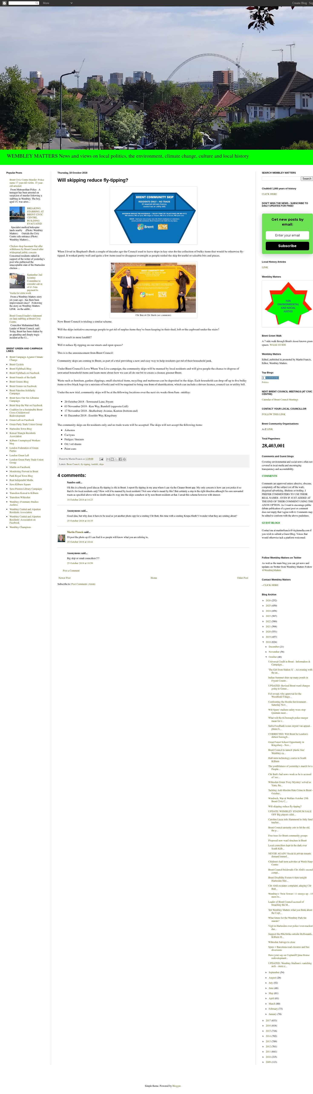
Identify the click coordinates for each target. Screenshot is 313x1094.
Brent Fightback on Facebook (24, 372)
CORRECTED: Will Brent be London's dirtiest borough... (288, 735)
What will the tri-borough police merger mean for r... (288, 719)
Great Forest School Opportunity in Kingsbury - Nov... (286, 743)
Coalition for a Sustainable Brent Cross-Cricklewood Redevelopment (26, 412)
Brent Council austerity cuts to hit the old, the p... (289, 829)
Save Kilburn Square (20, 484)
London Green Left (19, 455)
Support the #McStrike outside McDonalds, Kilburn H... (290, 935)
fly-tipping (85, 464)
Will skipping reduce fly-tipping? (285, 806)
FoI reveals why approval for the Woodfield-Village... (284, 695)
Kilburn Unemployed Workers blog (25, 442)
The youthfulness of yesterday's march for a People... (290, 767)
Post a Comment (71, 570)
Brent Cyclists (17, 364)
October (273, 656)
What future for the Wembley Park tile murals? (287, 919)
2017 (268, 1020)
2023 (268, 616)
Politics (265, 382)
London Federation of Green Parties (24, 449)
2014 (268, 1036)
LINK (265, 267)
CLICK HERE (269, 194)
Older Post (242, 577)
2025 (268, 605)
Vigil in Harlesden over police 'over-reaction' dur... (290, 927)
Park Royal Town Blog (21, 475)
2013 (268, 1041)
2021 (268, 626)
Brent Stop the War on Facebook (26, 405)
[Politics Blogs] (270, 378)
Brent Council (73, 464)
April (272, 998)
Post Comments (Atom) (83, 584)
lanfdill (94, 464)
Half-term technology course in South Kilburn (287, 759)
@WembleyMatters (271, 570)
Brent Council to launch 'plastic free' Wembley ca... (286, 751)
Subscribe (287, 246)
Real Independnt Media (21, 480)
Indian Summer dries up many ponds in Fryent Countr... (288, 679)
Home (154, 577)
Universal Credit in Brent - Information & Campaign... (289, 663)
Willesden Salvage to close (281, 942)
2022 (268, 621)
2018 (268, 641)
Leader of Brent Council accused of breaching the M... (286, 903)
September (274, 972)
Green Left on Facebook (22, 420)
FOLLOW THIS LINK (274, 414)
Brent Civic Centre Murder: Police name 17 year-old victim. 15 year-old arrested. (27, 182)
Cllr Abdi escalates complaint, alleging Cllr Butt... (289, 887)
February (274, 1008)
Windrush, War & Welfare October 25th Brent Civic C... (288, 799)
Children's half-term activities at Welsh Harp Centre (290, 863)
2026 (268, 600)
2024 (268, 610)
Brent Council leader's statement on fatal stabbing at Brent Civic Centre (26, 318)
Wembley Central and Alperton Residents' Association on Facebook (25, 519)
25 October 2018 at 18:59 (80, 563)
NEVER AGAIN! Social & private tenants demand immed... (289, 855)
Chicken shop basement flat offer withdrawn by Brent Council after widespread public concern (26, 249)
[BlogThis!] (112, 459)
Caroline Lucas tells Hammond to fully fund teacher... (290, 821)
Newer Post (64, 577)
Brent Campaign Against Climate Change (26, 358)
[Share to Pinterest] (124, 459)
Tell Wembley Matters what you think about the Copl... (290, 911)
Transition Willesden (20, 497)
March (272, 1003)
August (273, 977)
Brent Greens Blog (19, 381)
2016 (268, 1025)
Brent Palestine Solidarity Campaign (22, 392)
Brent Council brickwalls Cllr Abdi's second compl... (290, 871)
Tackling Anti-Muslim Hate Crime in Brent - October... (290, 791)
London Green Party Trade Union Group (26, 461)
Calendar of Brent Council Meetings (280, 399)
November (274, 651)
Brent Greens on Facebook (23, 386)
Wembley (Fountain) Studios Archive (24, 503)
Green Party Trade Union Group (26, 424)
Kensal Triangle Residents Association (23, 434)
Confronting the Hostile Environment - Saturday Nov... (287, 703)
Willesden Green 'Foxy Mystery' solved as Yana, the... (289, 783)
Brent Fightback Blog (20, 368)
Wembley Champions (20, 527)
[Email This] (108, 459)
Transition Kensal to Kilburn (24, 493)
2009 (268, 1062)
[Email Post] (101, 458)
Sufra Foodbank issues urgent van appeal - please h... (289, 727)
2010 (268, 1056)
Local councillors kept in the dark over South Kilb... (287, 847)
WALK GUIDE (278, 344)
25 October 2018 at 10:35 (80, 520)
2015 (268, 1030)
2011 (268, 1051)
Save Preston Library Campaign (26, 488)
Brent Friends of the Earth (23, 377)
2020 (268, 631)
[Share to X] (116, 459)
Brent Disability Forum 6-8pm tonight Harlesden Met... (287, 879)
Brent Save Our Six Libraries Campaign (24, 399)
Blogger (176, 1085)
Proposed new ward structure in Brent (287, 840)
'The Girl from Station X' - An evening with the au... (290, 671)
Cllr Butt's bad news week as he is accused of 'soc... (289, 775)
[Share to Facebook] (120, 459)
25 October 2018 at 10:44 (80, 541)
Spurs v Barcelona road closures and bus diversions (288, 948)
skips (101, 464)
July (271, 982)
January (273, 1014)
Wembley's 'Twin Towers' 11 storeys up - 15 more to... (290, 895)
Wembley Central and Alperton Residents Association (25, 510)
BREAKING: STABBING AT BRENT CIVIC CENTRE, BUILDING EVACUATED (35, 215)
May (271, 993)
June (271, 988)
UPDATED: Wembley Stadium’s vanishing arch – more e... (290, 964)
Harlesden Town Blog (21, 428)
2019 (268, 636)
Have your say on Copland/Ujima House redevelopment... (288, 956)
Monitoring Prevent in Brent (24, 471)
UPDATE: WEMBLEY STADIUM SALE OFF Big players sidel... (290, 812)
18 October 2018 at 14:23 (80, 499)
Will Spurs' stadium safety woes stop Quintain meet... (287, 711)
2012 (268, 1046)
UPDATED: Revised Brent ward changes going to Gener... (289, 687)
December (274, 646)
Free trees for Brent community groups (287, 835)
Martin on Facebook (20, 467)
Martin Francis (75, 532)
